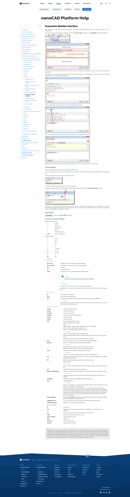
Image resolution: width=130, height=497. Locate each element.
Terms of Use (74, 492)
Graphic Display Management (29, 45)
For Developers (57, 476)
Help (84, 474)
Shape (25, 113)
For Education (57, 474)
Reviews (98, 476)
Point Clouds (25, 138)
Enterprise (38, 483)
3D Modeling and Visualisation (29, 134)
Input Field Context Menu (30, 131)
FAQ (69, 472)
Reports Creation (29, 98)
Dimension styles (28, 69)
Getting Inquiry (27, 109)
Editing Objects (26, 51)
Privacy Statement (67, 492)
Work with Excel (29, 79)
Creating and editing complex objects (31, 54)
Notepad (26, 128)
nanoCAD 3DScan (24, 483)
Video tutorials (56, 9)
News (98, 472)
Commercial (57, 467)
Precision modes (26, 43)
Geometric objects (26, 49)
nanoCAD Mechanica (42, 474)
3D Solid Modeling (25, 472)
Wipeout (26, 122)
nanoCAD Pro (41, 472)
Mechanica (23, 474)
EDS (23, 146)
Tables (25, 75)
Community (67, 3)
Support (50, 3)
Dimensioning (27, 64)
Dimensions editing (28, 66)
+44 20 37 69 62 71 (106, 487)
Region (25, 118)
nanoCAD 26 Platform (24, 467)
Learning (58, 3)
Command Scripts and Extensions (30, 150)
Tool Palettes (25, 136)
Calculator (26, 126)
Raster (22, 479)
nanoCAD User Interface (28, 34)
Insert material (29, 104)
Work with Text (27, 62)
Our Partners (99, 474)
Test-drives (68, 9)
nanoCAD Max (41, 479)
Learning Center (44, 9)
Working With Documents (28, 36)
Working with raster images (29, 56)
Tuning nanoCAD (26, 38)
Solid (25, 120)
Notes (25, 73)
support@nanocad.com (105, 489)
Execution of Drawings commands (30, 58)
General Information (27, 32)
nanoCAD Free (23, 486)
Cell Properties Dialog (30, 92)
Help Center (87, 9)
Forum (69, 469)
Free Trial (56, 472)
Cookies (80, 492)
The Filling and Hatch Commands (32, 60)
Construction (24, 476)
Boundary (26, 115)
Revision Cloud (27, 124)
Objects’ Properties (27, 47)
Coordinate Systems (27, 40)
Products (42, 3)
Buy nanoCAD (86, 3)
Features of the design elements (32, 111)
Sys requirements (72, 476)
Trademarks (25, 30)
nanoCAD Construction (43, 476)
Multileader (26, 71)
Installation (70, 474)
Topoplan (23, 481)
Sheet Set (24, 148)
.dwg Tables (27, 107)
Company (76, 3)
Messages (24, 157)
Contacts (98, 469)
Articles (77, 9)
